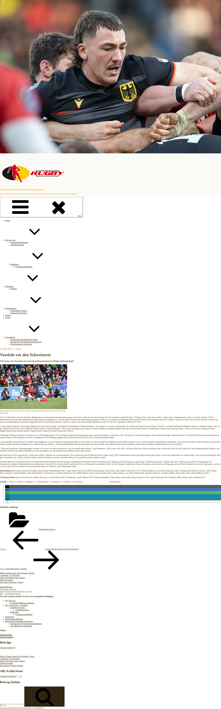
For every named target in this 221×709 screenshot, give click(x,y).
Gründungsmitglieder (23, 267)
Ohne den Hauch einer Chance (12, 578)
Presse (7, 318)
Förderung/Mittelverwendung (22, 603)
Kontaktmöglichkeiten (19, 242)
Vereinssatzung (6, 635)
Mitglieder (14, 264)
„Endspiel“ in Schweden (10, 575)
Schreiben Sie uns (17, 608)
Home (7, 220)
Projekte (13, 289)
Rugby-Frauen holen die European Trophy (17, 573)
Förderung (9, 286)
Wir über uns (10, 240)
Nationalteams (11, 308)
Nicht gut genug (6, 580)
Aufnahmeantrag (17, 245)
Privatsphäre (10, 337)
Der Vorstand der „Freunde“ (16, 605)
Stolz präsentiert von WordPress (31, 708)
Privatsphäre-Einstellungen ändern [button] (24, 340)
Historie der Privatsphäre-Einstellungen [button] (26, 342)
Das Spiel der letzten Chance (11, 582)
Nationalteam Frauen (18, 311)
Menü (80, 216)
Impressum (9, 617)
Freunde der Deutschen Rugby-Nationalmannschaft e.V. (22, 189)
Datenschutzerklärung (14, 619)
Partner (8, 315)
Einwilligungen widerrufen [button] (21, 344)
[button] (7, 487)
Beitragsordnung (6, 637)
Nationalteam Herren (18, 313)
